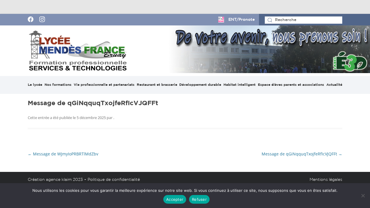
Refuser (199, 199)
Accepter (174, 199)
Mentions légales (326, 179)
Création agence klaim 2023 (55, 179)
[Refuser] (363, 195)
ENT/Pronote (241, 19)
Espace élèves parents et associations (291, 84)
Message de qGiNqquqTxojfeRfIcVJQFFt (302, 154)
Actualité (334, 84)
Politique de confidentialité (114, 179)
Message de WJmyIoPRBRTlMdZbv (63, 154)
